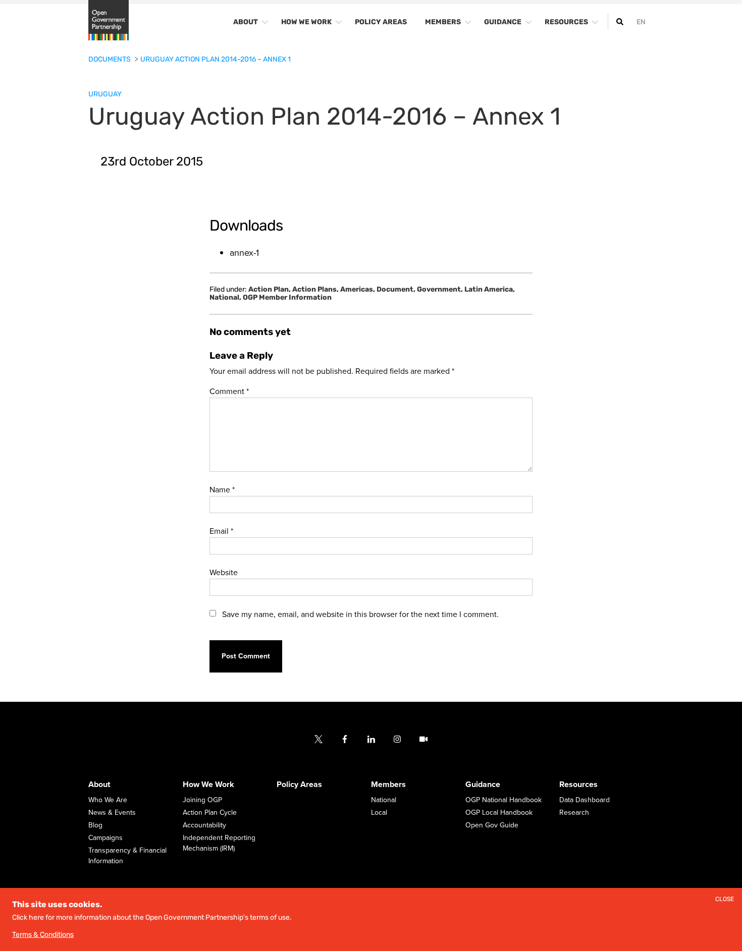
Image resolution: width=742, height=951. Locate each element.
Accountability (204, 825)
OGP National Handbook (503, 800)
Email (221, 531)
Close (724, 899)
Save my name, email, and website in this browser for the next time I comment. (360, 614)
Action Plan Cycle (210, 813)
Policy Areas (299, 785)
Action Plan (269, 290)
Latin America (489, 290)
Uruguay (105, 94)
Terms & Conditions (43, 934)
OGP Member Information (287, 298)
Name (222, 490)
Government (440, 290)
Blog (95, 825)
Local (379, 813)
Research (574, 813)
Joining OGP (202, 800)
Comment (229, 391)
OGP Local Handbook (499, 813)
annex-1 (244, 252)
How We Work (208, 785)
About (99, 785)
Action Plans (315, 290)
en (641, 22)
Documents (110, 59)
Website (223, 573)
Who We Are (107, 800)
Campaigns (105, 838)
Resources (578, 785)
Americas (357, 290)
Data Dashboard (584, 800)
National (225, 298)
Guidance (482, 785)
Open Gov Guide (491, 825)
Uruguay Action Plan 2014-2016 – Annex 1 (215, 59)
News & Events (112, 813)
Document (396, 290)
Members (388, 785)
